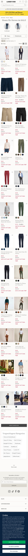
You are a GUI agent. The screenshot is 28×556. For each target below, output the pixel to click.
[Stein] (16, 375)
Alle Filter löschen (10, 41)
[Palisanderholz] (20, 123)
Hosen (11, 17)
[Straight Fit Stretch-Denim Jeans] (21, 398)
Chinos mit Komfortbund (9, 437)
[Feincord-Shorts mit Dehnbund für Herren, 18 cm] (7, 146)
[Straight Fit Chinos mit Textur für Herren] (21, 272)
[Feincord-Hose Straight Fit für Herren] (7, 272)
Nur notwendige (14, 551)
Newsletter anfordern (14, 475)
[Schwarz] (16, 123)
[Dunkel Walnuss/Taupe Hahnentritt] (18, 61)
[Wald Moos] (4, 93)
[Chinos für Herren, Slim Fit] (7, 398)
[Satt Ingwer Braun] (2, 312)
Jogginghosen (7, 456)
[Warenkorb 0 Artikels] (26, 2)
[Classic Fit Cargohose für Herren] (21, 146)
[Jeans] (18, 26)
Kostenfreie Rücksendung (14, 9)
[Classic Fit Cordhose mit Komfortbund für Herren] (7, 304)
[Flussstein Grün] (16, 344)
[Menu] (2, 2)
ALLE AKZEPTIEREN (14, 542)
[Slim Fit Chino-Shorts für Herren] (21, 114)
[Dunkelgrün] (4, 281)
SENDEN (14, 485)
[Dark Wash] (2, 249)
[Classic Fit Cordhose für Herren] (21, 304)
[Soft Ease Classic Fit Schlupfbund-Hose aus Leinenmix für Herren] (21, 84)
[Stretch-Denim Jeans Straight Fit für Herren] (7, 241)
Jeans (18, 31)
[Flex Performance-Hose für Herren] (21, 178)
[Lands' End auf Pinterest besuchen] (18, 491)
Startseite (3, 17)
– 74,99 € (19, 224)
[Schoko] (23, 375)
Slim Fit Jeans (7, 453)
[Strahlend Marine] (2, 93)
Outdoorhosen (16, 456)
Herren (7, 17)
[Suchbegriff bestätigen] (25, 5)
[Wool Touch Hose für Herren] (21, 241)
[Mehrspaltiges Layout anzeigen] (23, 44)
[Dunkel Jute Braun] (18, 218)
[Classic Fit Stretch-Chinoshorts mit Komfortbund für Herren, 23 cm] (7, 114)
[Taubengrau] (4, 312)
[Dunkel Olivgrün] (2, 375)
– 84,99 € (19, 100)
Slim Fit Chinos (17, 440)
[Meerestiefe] (2, 155)
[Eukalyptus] (18, 123)
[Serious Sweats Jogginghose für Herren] (21, 209)
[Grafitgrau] (18, 249)
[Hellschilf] (18, 375)
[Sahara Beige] (2, 123)
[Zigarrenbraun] (6, 312)
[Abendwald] (16, 281)
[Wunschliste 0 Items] (23, 2)
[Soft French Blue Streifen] (2, 61)
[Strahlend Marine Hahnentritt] (16, 61)
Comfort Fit (16, 450)
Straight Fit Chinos (8, 443)
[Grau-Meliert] (2, 218)
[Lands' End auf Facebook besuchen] (15, 491)
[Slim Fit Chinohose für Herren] (7, 178)
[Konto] (20, 2)
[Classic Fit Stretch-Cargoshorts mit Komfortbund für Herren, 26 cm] (7, 84)
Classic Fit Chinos (8, 440)
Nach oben (14, 467)
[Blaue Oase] (4, 218)
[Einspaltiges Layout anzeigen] (26, 44)
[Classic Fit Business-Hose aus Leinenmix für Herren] (21, 53)
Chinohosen (17, 443)
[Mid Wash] (4, 249)
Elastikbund (14, 446)
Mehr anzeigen (14, 425)
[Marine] (16, 249)
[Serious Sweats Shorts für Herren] (7, 209)
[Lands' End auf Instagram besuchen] (9, 491)
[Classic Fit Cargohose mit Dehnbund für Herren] (7, 367)
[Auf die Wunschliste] (12, 47)
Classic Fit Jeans (7, 450)
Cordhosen (7, 31)
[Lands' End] (11, 1)
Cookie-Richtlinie (20, 528)
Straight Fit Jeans (16, 453)
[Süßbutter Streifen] (4, 61)
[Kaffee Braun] (18, 155)
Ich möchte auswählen (14, 546)
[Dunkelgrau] (16, 186)
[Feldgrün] (16, 218)
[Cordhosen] (7, 26)
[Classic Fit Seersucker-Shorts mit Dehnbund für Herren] (7, 53)
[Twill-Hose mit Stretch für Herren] (21, 335)
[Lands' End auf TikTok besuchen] (12, 491)
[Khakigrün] (2, 407)
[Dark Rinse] (16, 407)
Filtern (8, 36)
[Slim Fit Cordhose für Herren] (7, 335)
